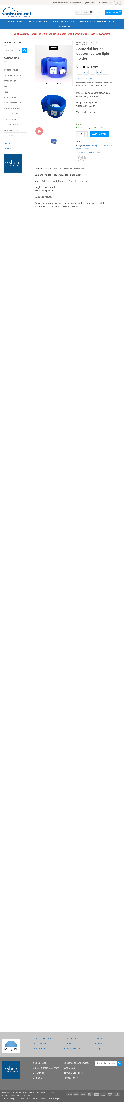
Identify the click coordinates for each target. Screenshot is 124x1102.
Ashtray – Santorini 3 (74, 299)
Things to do (86, 22)
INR (91, 78)
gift (82, 152)
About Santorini (38, 22)
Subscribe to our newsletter (77, 1063)
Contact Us (38, 1078)
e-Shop (20, 22)
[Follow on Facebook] (116, 3)
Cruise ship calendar (60, 3)
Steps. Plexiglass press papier (74, 745)
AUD (105, 72)
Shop (78, 43)
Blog (112, 22)
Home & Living (10, 119)
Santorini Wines (11, 70)
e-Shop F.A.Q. (39, 1063)
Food (6, 92)
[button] (98, 12)
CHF (85, 78)
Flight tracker (89, 3)
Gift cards (8, 136)
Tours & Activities (72, 1048)
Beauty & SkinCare (12, 108)
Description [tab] (41, 168)
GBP (92, 72)
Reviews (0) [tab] (79, 168)
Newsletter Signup (105, 3)
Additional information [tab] (60, 168)
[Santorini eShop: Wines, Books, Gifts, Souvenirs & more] (20, 12)
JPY (79, 78)
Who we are (69, 1068)
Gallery (98, 1038)
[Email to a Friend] (83, 158)
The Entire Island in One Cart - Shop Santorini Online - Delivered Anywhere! (62, 34)
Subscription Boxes (13, 125)
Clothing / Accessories (14, 103)
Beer (6, 86)
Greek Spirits (10, 81)
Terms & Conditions (73, 1073)
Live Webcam (62, 26)
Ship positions (75, 3)
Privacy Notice (71, 1078)
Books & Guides (11, 97)
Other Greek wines (12, 75)
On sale (7, 149)
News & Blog (101, 1043)
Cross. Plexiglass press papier (74, 924)
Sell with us (38, 1073)
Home (11, 22)
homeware (88, 152)
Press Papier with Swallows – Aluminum (74, 1013)
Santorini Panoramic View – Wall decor (74, 389)
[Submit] (91, 12)
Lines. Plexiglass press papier (74, 835)
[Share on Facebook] (79, 158)
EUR (79, 72)
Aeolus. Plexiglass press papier (74, 656)
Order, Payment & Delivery (46, 1068)
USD (86, 72)
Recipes (101, 22)
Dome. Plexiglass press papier (74, 567)
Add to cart (99, 134)
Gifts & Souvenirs (12, 114)
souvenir (96, 152)
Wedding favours (82, 148)
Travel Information (63, 22)
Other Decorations (105, 146)
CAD (99, 72)
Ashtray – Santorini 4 (74, 478)
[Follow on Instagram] (120, 3)
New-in (7, 144)
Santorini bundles (12, 130)
